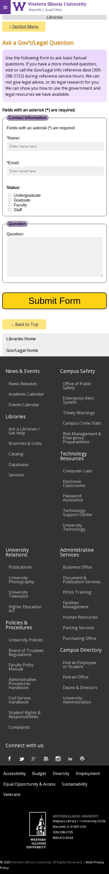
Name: (13, 138)
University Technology (74, 527)
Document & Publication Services (82, 580)
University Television (18, 594)
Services (16, 475)
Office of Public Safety (77, 386)
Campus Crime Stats (82, 423)
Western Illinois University (57, 4)
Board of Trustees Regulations (26, 652)
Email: (13, 163)
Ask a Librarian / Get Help (24, 431)
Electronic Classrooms (74, 483)
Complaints (19, 727)
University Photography (21, 580)
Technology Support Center (78, 512)
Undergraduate (27, 195)
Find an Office (75, 677)
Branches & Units (25, 443)
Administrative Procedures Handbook (22, 683)
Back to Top (24, 324)
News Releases (23, 383)
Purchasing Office (79, 638)
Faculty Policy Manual (21, 667)
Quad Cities (53, 9)
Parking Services (78, 627)
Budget (39, 773)
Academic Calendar (26, 394)
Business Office (77, 567)
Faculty (20, 205)
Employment (88, 773)
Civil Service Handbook (20, 700)
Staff (18, 210)
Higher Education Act (25, 609)
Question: (15, 234)
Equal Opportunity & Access (29, 784)
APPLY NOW (97, 10)
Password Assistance (73, 498)
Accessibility (14, 773)
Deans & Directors (80, 687)
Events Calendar (24, 404)
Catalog (16, 454)
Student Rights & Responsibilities (25, 714)
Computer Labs (77, 471)
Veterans (12, 794)
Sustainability (74, 784)
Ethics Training (77, 592)
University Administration (77, 700)
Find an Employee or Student (79, 664)
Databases (19, 464)
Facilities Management (75, 605)
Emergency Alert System (78, 400)
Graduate (22, 200)
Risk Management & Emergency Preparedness (82, 438)
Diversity (61, 773)
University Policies (26, 640)
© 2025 (5, 862)
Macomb (35, 9)
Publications (20, 567)
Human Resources (80, 617)
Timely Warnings (79, 413)
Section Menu (24, 27)
